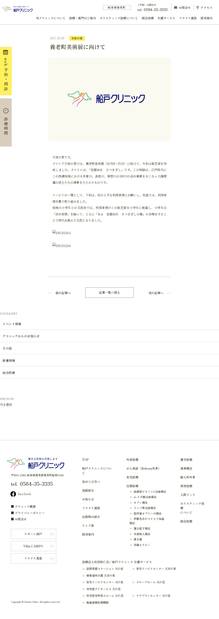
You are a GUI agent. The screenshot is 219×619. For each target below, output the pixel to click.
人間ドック (187, 495)
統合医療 (148, 18)
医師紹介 (88, 490)
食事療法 (186, 468)
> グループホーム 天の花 (150, 582)
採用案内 (206, 18)
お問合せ (185, 7)
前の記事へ (63, 293)
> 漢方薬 (135, 539)
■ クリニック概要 (23, 506)
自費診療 (132, 486)
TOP (85, 459)
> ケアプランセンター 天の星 (153, 596)
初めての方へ (91, 481)
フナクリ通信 (188, 18)
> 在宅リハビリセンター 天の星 (104, 582)
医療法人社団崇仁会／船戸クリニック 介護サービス (117, 562)
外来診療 (132, 459)
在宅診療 (132, 477)
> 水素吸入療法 (139, 534)
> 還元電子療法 (139, 528)
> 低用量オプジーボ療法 (145, 513)
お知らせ (88, 499)
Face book (24, 494)
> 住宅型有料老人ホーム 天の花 (104, 596)
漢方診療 (186, 459)
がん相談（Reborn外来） (143, 468)
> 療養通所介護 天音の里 (100, 575)
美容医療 (186, 486)
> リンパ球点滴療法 (142, 508)
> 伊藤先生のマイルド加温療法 (146, 521)
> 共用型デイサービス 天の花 (103, 589)
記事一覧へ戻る (109, 292)
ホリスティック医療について (119, 18)
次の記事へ (155, 293)
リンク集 (88, 525)
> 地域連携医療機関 (97, 602)
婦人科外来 (187, 477)
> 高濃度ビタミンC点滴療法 (147, 492)
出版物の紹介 (91, 517)
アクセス (206, 7)
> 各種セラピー (139, 545)
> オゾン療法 (138, 502)
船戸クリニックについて (97, 470)
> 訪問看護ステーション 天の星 (104, 569)
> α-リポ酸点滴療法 (143, 497)
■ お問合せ (19, 519)
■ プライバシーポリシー (28, 513)
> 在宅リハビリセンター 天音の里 (156, 569)
